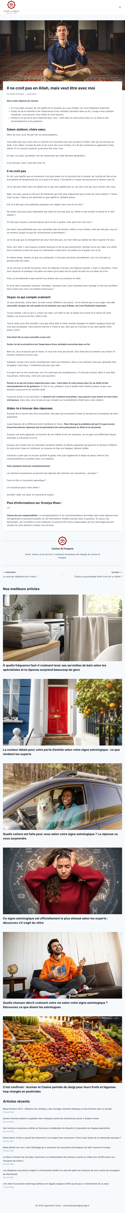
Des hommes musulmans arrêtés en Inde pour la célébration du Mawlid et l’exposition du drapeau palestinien (56, 1128)
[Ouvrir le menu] (120, 7)
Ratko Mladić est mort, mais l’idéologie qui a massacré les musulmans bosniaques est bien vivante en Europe (56, 1147)
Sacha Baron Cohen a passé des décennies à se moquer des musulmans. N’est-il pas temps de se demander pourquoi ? (62, 1138)
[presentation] (62, 628)
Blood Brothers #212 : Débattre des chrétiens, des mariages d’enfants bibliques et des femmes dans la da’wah (57, 1109)
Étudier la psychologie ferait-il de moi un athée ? (98, 574)
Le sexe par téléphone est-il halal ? (20, 574)
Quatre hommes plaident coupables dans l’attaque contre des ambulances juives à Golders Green (51, 1118)
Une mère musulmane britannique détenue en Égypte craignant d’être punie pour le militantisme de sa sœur (56, 1184)
